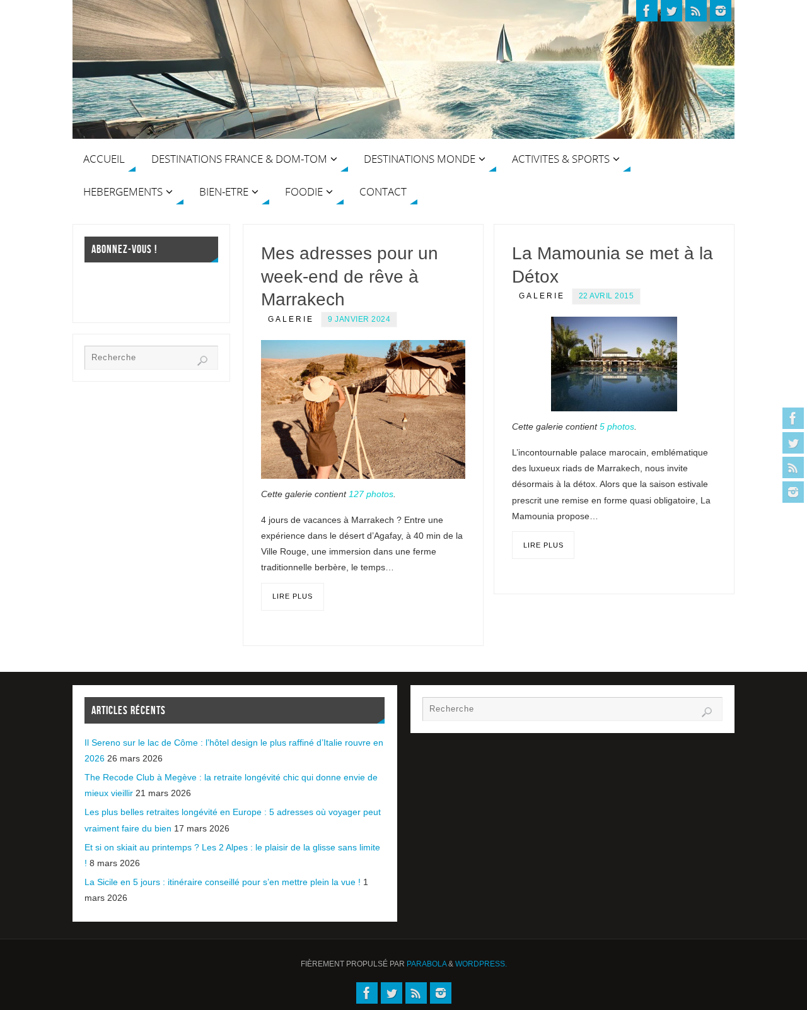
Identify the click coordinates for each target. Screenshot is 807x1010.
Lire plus (292, 596)
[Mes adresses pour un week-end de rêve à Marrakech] (363, 409)
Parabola (426, 964)
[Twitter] (793, 443)
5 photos (617, 426)
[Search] (202, 361)
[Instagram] (793, 492)
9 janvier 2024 (359, 319)
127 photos (371, 494)
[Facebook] (793, 418)
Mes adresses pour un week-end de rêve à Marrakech (349, 276)
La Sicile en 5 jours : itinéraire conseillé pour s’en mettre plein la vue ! (222, 882)
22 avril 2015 (606, 295)
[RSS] (793, 467)
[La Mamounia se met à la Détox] (614, 364)
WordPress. (481, 964)
